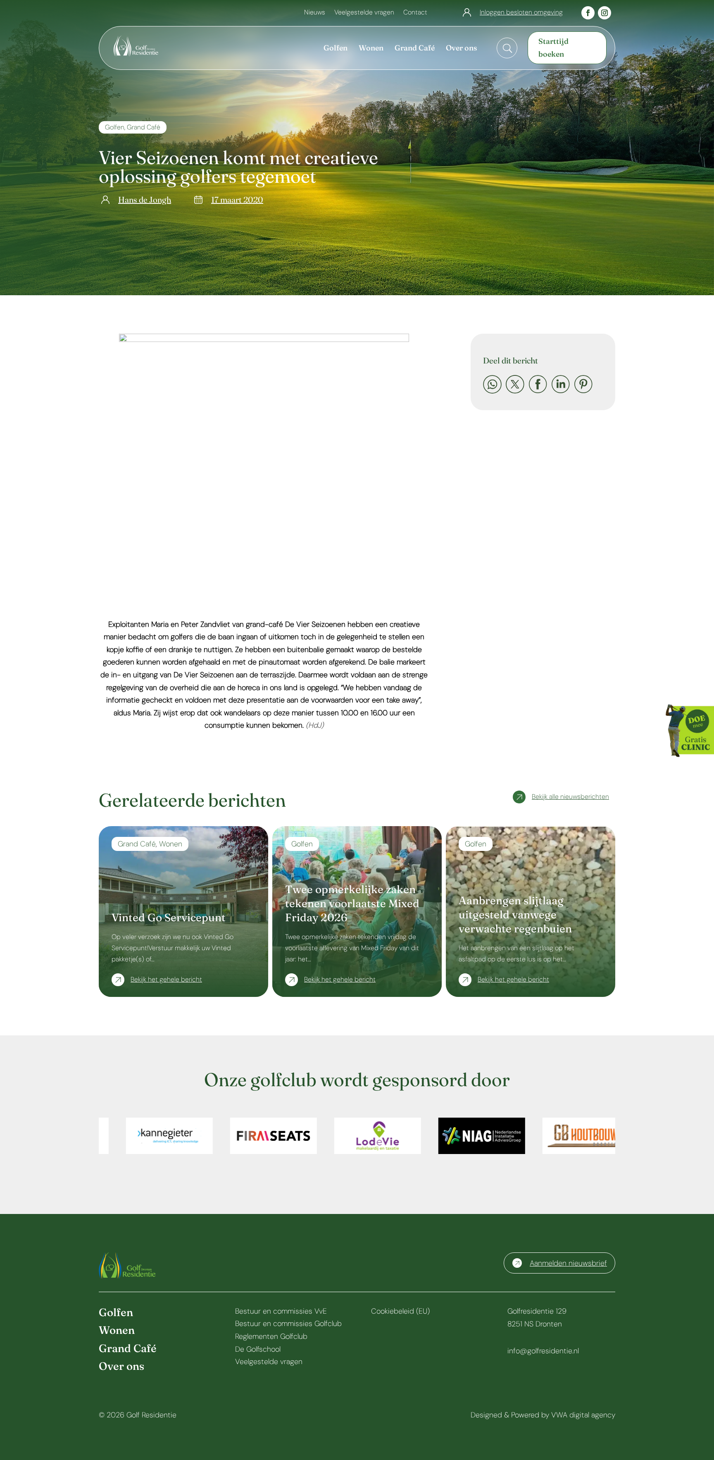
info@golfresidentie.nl (543, 1351)
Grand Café (143, 127)
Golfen (114, 127)
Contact (415, 13)
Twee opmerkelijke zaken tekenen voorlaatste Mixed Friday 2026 (352, 903)
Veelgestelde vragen (364, 13)
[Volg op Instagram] (604, 12)
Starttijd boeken (553, 47)
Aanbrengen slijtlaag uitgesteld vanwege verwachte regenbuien (515, 914)
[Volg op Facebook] (588, 12)
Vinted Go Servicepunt (169, 917)
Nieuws (314, 13)
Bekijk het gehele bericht (166, 979)
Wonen (170, 844)
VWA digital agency (583, 1415)
